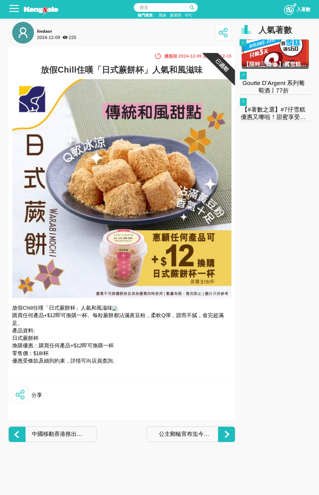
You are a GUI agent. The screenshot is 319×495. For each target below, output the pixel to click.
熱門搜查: (146, 15)
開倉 (162, 15)
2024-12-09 (48, 37)
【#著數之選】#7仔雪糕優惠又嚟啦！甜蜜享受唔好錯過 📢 (273, 117)
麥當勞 (175, 15)
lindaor (44, 31)
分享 (36, 395)
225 (72, 37)
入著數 (304, 9)
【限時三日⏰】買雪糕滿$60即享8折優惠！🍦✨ (275, 64)
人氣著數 (275, 30)
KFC (189, 15)
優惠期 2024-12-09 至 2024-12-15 (197, 56)
